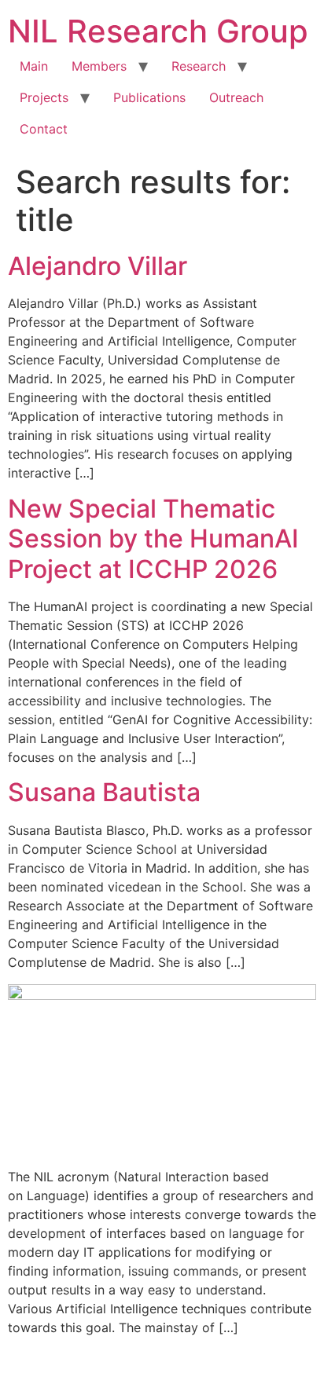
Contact (44, 129)
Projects (44, 97)
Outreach (236, 97)
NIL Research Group (158, 31)
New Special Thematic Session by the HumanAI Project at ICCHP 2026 (153, 538)
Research (198, 66)
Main (34, 66)
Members (99, 66)
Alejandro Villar (97, 266)
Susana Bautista (104, 792)
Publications (149, 97)
